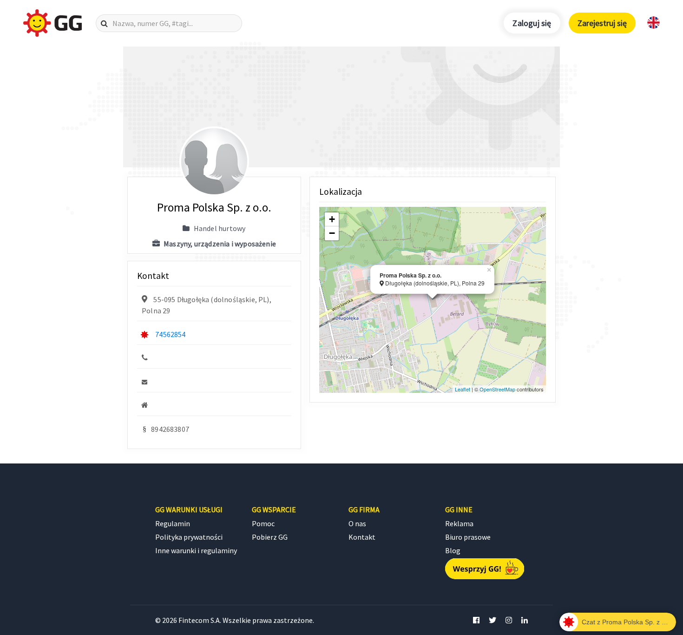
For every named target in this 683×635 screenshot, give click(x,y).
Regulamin (172, 523)
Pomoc (263, 523)
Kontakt (361, 537)
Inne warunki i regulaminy (196, 550)
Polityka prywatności (189, 537)
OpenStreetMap (497, 389)
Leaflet (462, 389)
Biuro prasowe (468, 537)
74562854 (170, 334)
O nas (357, 523)
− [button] (332, 233)
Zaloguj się (531, 23)
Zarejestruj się (602, 23)
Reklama (459, 523)
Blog (452, 550)
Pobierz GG (270, 537)
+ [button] (332, 219)
